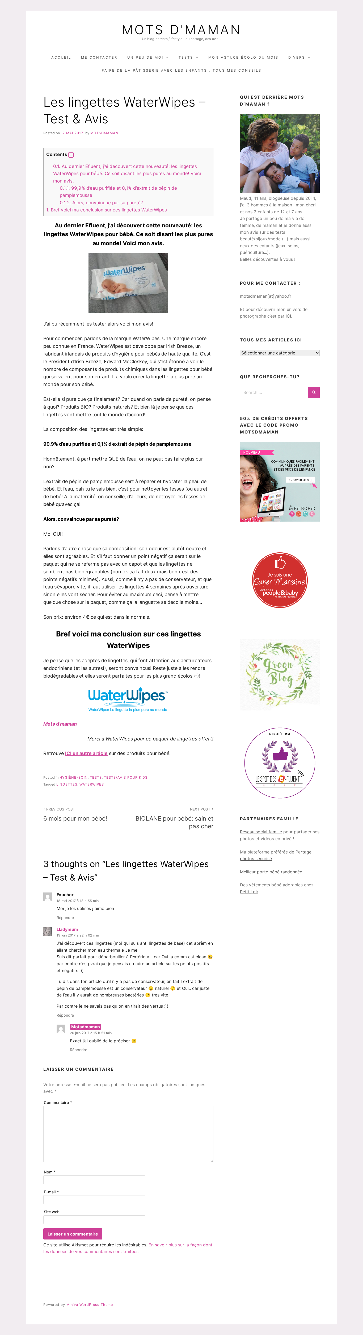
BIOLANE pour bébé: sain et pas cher (174, 818)
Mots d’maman (60, 724)
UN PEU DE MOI (145, 57)
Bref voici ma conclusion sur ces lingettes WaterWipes (106, 210)
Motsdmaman (104, 133)
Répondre (65, 917)
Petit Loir (249, 891)
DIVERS (296, 57)
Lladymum (67, 929)
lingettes (66, 784)
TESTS (186, 57)
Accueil (61, 57)
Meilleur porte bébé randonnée (271, 871)
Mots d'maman (182, 29)
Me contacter (99, 57)
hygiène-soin (74, 777)
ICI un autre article (86, 753)
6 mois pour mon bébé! (75, 814)
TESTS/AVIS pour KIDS (125, 777)
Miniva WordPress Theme (89, 1305)
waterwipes (91, 784)
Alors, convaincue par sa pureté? (101, 202)
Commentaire (58, 1102)
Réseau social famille (261, 831)
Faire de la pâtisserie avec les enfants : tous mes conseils (181, 70)
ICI (288, 316)
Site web (52, 1212)
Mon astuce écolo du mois (243, 57)
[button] (71, 155)
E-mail (51, 1192)
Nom (50, 1172)
